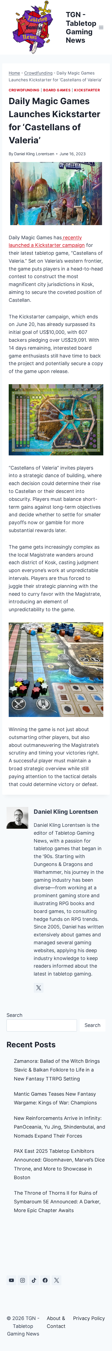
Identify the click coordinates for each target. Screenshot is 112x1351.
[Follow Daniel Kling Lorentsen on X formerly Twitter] (38, 988)
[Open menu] (101, 27)
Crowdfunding (38, 73)
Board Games (56, 90)
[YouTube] (11, 1280)
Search (15, 1015)
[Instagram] (22, 1280)
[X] (56, 1280)
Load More (56, 1246)
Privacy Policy (89, 1318)
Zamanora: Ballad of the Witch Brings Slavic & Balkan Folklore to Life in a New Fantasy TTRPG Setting (57, 1070)
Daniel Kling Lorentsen (34, 153)
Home (14, 73)
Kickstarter (87, 90)
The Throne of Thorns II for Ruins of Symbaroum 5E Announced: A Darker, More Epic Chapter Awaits (57, 1201)
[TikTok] (34, 1280)
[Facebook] (45, 1280)
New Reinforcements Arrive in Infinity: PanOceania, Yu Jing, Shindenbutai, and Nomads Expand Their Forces (59, 1127)
